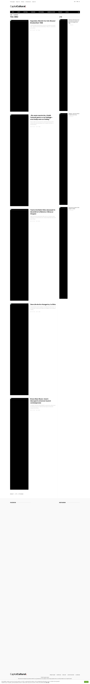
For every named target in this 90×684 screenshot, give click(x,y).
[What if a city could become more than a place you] (77, 545)
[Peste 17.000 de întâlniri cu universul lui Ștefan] (61, 536)
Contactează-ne (28, 1)
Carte (18, 12)
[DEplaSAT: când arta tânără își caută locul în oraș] (63, 159)
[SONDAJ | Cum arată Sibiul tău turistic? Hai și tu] (61, 617)
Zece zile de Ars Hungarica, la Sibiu (43, 304)
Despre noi (18, 1)
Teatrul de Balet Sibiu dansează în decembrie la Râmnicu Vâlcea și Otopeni (42, 212)
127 (19, 493)
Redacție (22, 1)
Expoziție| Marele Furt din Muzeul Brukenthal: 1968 (42, 22)
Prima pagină (12, 1)
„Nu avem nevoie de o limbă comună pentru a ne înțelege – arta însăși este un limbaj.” (41, 117)
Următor (21, 493)
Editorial (26, 12)
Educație (33, 12)
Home (11, 14)
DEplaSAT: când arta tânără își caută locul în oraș (73, 114)
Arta (13, 12)
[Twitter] (77, 1)
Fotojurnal (41, 12)
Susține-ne (34, 1)
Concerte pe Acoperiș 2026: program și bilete (73, 208)
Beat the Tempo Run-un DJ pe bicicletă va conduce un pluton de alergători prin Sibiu (73, 21)
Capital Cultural (46, 677)
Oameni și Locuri (51, 12)
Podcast (60, 12)
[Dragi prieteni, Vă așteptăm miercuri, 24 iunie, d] (77, 627)
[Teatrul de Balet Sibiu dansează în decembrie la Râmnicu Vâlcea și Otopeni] (19, 255)
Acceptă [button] (86, 681)
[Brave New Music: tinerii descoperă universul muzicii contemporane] (19, 444)
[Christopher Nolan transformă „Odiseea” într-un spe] (66, 613)
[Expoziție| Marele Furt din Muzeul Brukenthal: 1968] (19, 66)
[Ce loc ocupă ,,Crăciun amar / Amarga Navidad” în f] (72, 539)
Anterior (11, 493)
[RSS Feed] (74, 1)
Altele (67, 12)
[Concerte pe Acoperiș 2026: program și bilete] (63, 253)
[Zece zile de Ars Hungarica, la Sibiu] (19, 349)
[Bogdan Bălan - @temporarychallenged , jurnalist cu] (72, 618)
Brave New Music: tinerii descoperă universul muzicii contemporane (40, 401)
